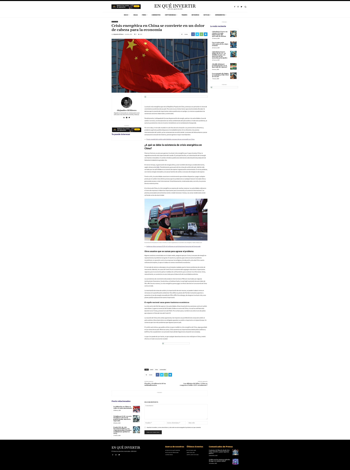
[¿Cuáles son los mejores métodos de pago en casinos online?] (235, 462)
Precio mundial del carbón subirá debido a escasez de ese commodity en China (170, 139)
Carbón (151, 369)
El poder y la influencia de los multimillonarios (155, 384)
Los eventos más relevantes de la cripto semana (220, 44)
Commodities (163, 369)
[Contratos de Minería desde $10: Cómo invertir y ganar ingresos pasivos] (235, 452)
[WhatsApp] (201, 34)
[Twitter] (241, 7)
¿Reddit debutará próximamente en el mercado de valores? (219, 65)
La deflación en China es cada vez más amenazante (122, 407)
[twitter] (129, 117)
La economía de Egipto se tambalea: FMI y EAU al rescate (220, 75)
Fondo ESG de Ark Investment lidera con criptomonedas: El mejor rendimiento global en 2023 (122, 430)
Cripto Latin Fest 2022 (193, 454)
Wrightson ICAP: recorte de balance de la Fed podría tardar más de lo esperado (122, 418)
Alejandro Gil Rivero (118, 34)
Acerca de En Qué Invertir (172, 450)
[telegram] (126, 117)
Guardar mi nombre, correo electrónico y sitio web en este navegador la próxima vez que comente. (174, 427)
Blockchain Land (191, 450)
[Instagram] (238, 7)
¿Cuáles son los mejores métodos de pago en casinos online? (219, 460)
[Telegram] (205, 34)
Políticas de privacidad (172, 452)
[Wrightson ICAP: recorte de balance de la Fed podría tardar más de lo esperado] (136, 418)
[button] (245, 7)
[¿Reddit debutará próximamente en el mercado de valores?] (233, 66)
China (156, 369)
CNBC (158, 167)
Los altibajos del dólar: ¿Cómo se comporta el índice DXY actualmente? (193, 384)
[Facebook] (234, 7)
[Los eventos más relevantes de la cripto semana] (233, 45)
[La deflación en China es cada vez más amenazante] (136, 409)
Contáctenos (169, 454)
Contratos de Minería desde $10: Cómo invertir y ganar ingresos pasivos (219, 451)
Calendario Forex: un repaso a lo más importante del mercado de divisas (219, 34)
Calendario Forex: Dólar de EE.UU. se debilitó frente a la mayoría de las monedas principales (219, 55)
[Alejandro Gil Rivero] (126, 102)
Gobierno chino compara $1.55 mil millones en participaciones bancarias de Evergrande (173, 246)
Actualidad (115, 21)
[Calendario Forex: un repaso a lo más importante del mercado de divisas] (233, 34)
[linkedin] (124, 117)
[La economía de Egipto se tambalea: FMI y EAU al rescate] (233, 76)
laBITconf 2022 (191, 452)
